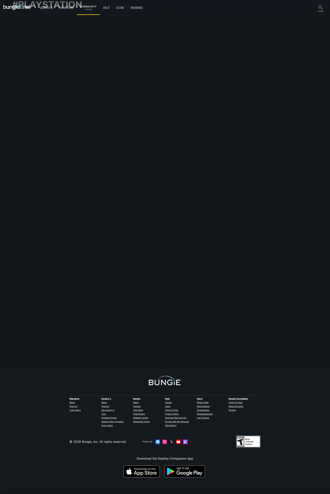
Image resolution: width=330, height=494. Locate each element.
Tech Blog (138, 410)
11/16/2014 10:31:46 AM (127, 113)
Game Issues (24, 55)
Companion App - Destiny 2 (35, 86)
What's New (203, 402)
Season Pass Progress (112, 421)
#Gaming (109, 90)
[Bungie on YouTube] (178, 442)
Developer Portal (141, 421)
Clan (103, 414)
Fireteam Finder (109, 417)
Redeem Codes (140, 417)
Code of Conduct (25, 110)
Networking (23, 48)
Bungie (136, 398)
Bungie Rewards (205, 414)
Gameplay (22, 36)
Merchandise (203, 406)
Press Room (139, 414)
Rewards (136, 7)
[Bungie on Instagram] (164, 442)
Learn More (75, 410)
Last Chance (203, 417)
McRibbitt (97, 63)
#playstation (96, 90)
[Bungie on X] (171, 442)
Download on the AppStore (143, 471)
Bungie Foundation (238, 398)
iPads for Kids (236, 402)
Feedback (22, 25)
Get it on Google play (185, 471)
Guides (168, 402)
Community (88, 6)
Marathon (66, 7)
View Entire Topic (103, 105)
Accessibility (24, 59)
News (72, 402)
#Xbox (118, 90)
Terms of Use (171, 410)
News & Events (236, 406)
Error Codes (23, 44)
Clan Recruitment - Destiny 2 (36, 90)
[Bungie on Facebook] (157, 442)
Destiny (17, 7)
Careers (137, 406)
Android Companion (29, 71)
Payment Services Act (175, 417)
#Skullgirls (141, 90)
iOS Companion (26, 67)
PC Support (23, 74)
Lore (18, 32)
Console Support (27, 78)
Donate (232, 410)
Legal (167, 406)
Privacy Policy (172, 414)
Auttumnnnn (99, 352)
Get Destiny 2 (108, 410)
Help (106, 7)
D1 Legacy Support (29, 82)
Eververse (22, 52)
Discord (73, 406)
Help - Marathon (27, 101)
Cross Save (107, 425)
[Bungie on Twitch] (185, 442)
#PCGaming (129, 90)
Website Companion (29, 63)
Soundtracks (203, 410)
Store (120, 7)
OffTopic (21, 97)
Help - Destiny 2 (27, 40)
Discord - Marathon (29, 105)
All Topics (22, 17)
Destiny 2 (46, 7)
